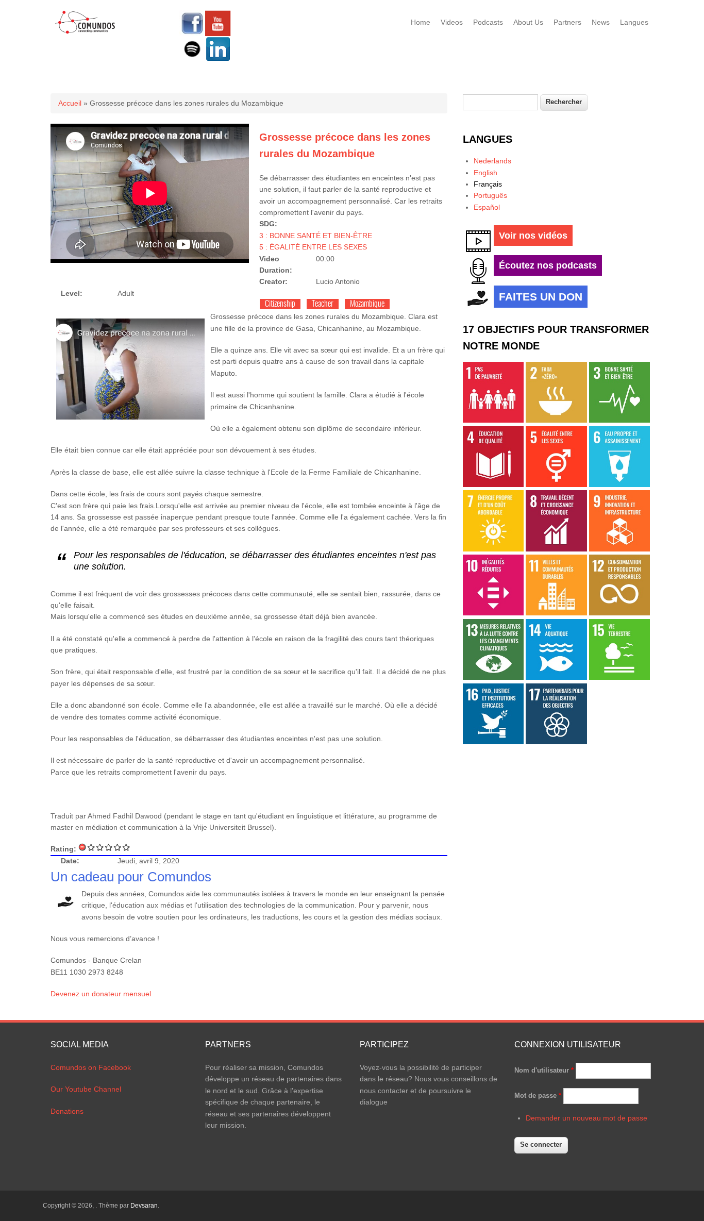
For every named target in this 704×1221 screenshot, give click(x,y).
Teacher (322, 304)
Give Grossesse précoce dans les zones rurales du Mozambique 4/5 (117, 847)
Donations (67, 1111)
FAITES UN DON (540, 297)
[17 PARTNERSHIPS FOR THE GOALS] (556, 742)
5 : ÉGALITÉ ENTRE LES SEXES (313, 247)
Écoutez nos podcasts (548, 265)
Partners (567, 22)
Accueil (69, 103)
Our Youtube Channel (86, 1089)
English (485, 173)
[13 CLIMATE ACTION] (493, 677)
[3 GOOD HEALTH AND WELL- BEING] (619, 420)
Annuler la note (82, 847)
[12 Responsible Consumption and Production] (619, 613)
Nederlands (492, 161)
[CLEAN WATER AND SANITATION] (619, 484)
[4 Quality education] (493, 484)
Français (488, 184)
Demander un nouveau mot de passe (586, 1118)
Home (420, 22)
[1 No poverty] (493, 420)
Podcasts (488, 22)
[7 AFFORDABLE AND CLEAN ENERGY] (493, 549)
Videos (452, 22)
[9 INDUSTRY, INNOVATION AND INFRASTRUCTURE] (619, 549)
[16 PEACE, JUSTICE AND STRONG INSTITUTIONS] (493, 742)
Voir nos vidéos (533, 235)
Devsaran (144, 1205)
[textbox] (500, 102)
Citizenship (280, 304)
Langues (634, 22)
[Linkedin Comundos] (218, 59)
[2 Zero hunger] (556, 420)
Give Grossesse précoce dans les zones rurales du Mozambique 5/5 (126, 847)
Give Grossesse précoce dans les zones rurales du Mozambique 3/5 (109, 847)
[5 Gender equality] (556, 484)
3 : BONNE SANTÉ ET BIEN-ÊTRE (315, 235)
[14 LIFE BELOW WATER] (556, 677)
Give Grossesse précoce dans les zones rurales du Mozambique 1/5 (91, 847)
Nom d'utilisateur (544, 1070)
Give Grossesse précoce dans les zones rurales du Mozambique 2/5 (100, 847)
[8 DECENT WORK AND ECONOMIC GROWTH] (556, 549)
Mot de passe (537, 1095)
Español (487, 207)
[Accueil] (85, 32)
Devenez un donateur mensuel (101, 994)
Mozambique (367, 304)
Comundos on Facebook (91, 1067)
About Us (528, 22)
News (601, 22)
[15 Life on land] (619, 677)
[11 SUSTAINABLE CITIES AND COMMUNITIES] (556, 613)
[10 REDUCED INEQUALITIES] (493, 613)
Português (490, 195)
